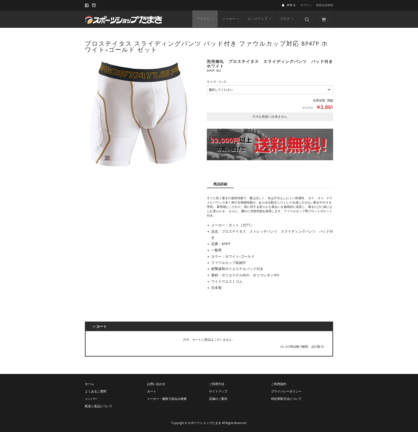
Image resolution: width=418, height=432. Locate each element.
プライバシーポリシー (286, 391)
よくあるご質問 (95, 391)
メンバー (91, 399)
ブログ (285, 19)
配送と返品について (98, 406)
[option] (139, 114)
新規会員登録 (324, 5)
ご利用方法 (216, 384)
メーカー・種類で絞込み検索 (167, 399)
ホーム (89, 384)
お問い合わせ (156, 384)
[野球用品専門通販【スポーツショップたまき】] (123, 19)
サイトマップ (218, 391)
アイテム (203, 19)
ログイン (306, 5)
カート (151, 391)
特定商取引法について (286, 399)
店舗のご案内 (218, 399)
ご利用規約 (278, 384)
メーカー (228, 19)
